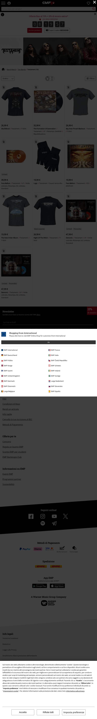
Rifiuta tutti (48, 712)
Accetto (23, 712)
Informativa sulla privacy (75, 691)
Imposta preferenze (73, 712)
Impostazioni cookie (10, 691)
